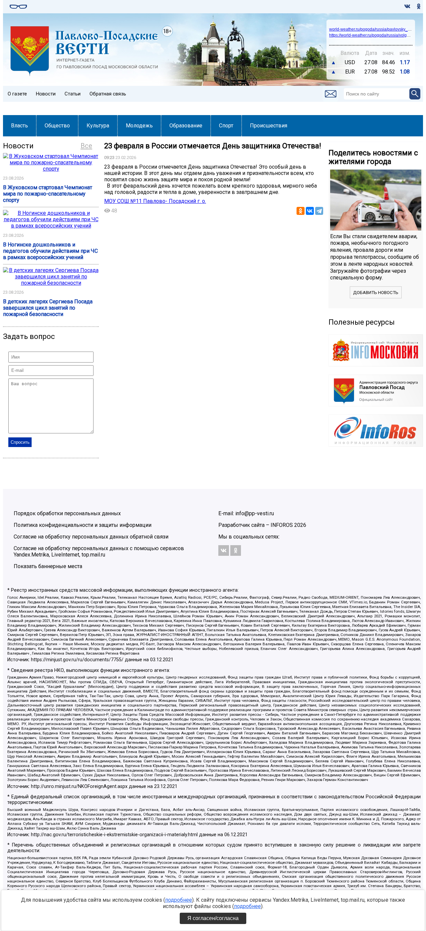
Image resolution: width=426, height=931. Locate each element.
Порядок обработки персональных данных (67, 513)
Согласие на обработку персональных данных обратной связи (91, 537)
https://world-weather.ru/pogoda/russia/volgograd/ (373, 35)
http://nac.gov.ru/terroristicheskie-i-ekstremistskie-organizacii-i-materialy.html (114, 835)
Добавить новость (375, 292)
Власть (19, 125)
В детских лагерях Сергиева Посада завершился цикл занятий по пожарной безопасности (48, 307)
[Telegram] (319, 211)
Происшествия (268, 125)
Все (86, 146)
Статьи (73, 94)
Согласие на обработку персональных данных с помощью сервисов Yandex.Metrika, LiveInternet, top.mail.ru (99, 551)
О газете (17, 94)
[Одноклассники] (301, 211)
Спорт (226, 125)
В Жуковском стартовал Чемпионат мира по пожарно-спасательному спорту (47, 193)
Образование (185, 125)
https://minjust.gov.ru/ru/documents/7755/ (77, 660)
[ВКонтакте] (310, 211)
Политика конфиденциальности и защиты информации (82, 525)
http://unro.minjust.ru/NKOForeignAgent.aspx (79, 786)
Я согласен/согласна (213, 918)
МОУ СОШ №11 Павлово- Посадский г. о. (155, 201)
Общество (57, 125)
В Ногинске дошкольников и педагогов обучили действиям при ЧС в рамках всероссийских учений (50, 250)
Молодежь (139, 125)
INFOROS (282, 525)
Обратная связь (108, 94)
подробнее (178, 900)
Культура (98, 125)
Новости (46, 94)
